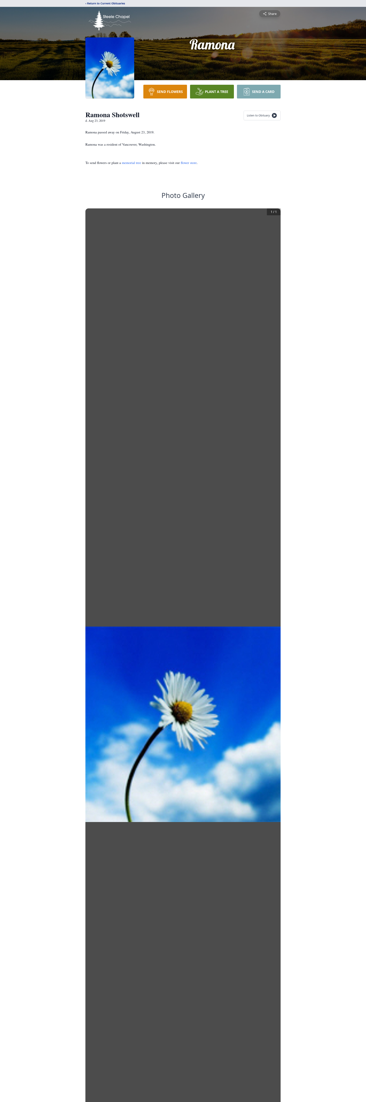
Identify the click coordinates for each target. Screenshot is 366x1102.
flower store (189, 162)
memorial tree (131, 162)
